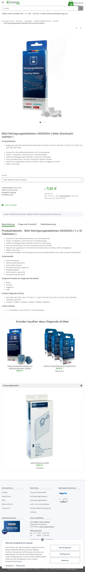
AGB (3, 500)
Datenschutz (20, 565)
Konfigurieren (65, 554)
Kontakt (4, 492)
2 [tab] (42, 122)
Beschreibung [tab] (8, 224)
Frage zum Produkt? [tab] (27, 224)
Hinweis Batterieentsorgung (40, 508)
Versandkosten (64, 196)
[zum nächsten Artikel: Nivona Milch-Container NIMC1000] (81, 27)
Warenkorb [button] (78, 4)
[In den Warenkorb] (3, 35)
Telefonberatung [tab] (48, 224)
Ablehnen (65, 560)
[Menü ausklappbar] (3, 1)
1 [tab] (40, 122)
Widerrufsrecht (7, 504)
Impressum (9, 565)
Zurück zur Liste (8, 21)
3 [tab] (44, 122)
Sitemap (33, 512)
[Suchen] (80, 8)
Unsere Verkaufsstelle (38, 492)
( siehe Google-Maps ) (47, 527)
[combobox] (42, 179)
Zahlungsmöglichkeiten (38, 496)
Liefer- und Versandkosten (40, 504)
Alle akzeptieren (65, 548)
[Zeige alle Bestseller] (81, 386)
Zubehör (13, 192)
